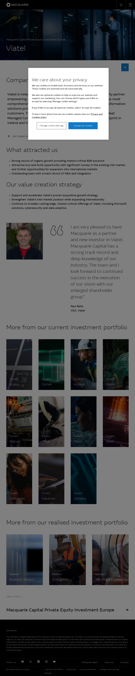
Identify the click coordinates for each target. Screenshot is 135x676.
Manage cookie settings (52, 125)
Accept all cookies (83, 125)
